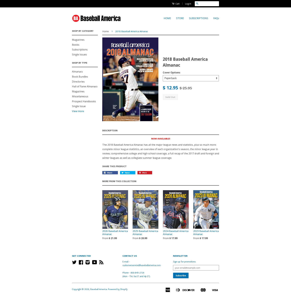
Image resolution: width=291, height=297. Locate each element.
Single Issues (79, 54)
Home (105, 31)
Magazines (78, 39)
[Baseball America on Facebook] (81, 263)
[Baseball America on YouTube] (94, 263)
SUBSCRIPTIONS (198, 18)
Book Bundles (80, 76)
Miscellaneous (80, 96)
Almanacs (77, 71)
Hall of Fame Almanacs (84, 86)
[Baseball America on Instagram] (87, 263)
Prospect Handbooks (84, 101)
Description (110, 130)
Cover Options (171, 72)
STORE (180, 18)
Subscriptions (80, 49)
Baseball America (98, 289)
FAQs (216, 18)
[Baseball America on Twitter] (74, 263)
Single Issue (79, 106)
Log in (188, 3)
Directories (78, 81)
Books (75, 44)
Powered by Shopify (117, 289)
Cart (177, 3)
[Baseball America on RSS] (101, 263)
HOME (167, 18)
